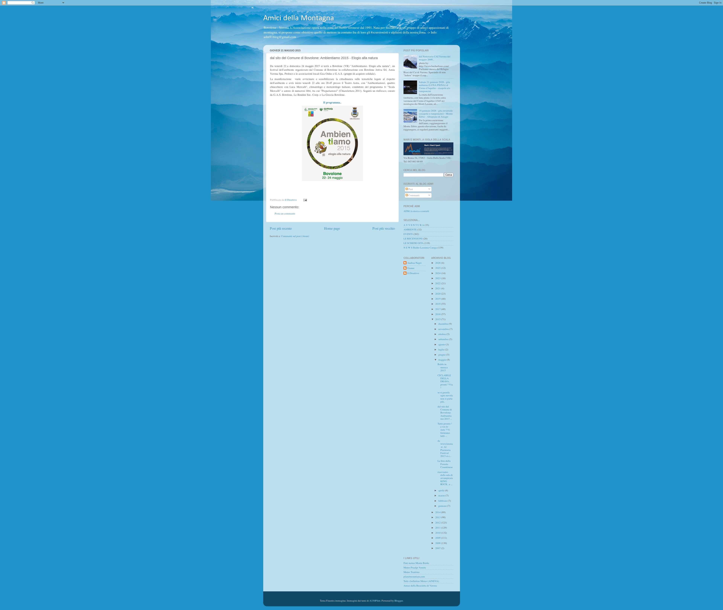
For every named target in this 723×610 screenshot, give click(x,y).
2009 (438, 537)
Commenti (413, 195)
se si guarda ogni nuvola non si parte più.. (445, 397)
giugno (442, 354)
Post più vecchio (383, 228)
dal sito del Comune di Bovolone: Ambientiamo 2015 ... (445, 412)
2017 (438, 309)
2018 (438, 303)
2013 (438, 517)
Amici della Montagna (298, 18)
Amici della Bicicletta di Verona (420, 585)
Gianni (410, 268)
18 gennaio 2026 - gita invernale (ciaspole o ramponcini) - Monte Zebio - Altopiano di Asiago (436, 113)
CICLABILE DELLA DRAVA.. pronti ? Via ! (445, 381)
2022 (438, 283)
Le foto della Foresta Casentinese (445, 464)
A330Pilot (374, 600)
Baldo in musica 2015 (443, 367)
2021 (438, 288)
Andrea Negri (414, 262)
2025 (438, 268)
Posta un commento (285, 213)
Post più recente (281, 228)
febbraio (443, 500)
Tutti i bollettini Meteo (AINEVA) (421, 581)
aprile (441, 490)
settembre (443, 339)
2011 (438, 527)
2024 (438, 273)
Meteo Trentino (411, 572)
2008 (438, 543)
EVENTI (408, 234)
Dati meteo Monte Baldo (416, 563)
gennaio (442, 505)
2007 (438, 548)
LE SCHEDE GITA (413, 243)
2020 (438, 293)
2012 (438, 522)
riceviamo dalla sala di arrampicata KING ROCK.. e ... (445, 478)
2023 (438, 278)
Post (410, 189)
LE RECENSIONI (413, 238)
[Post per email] (305, 199)
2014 (438, 512)
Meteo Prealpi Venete (414, 567)
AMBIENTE (410, 229)
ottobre (442, 334)
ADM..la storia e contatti (416, 211)
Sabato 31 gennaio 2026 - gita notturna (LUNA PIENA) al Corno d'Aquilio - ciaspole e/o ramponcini (434, 86)
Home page (332, 228)
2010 (438, 532)
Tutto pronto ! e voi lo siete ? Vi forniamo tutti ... (445, 430)
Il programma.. (332, 102)
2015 (438, 319)
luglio (441, 349)
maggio (442, 359)
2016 (438, 314)
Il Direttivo (413, 273)
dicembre (443, 323)
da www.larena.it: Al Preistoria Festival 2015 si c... (445, 448)
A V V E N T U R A (413, 225)
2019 (438, 298)
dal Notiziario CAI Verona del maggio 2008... (434, 58)
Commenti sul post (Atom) (295, 236)
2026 (438, 262)
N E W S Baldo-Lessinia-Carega (420, 247)
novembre (443, 329)
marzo (441, 495)
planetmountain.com (414, 576)
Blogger (398, 600)
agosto (442, 344)
